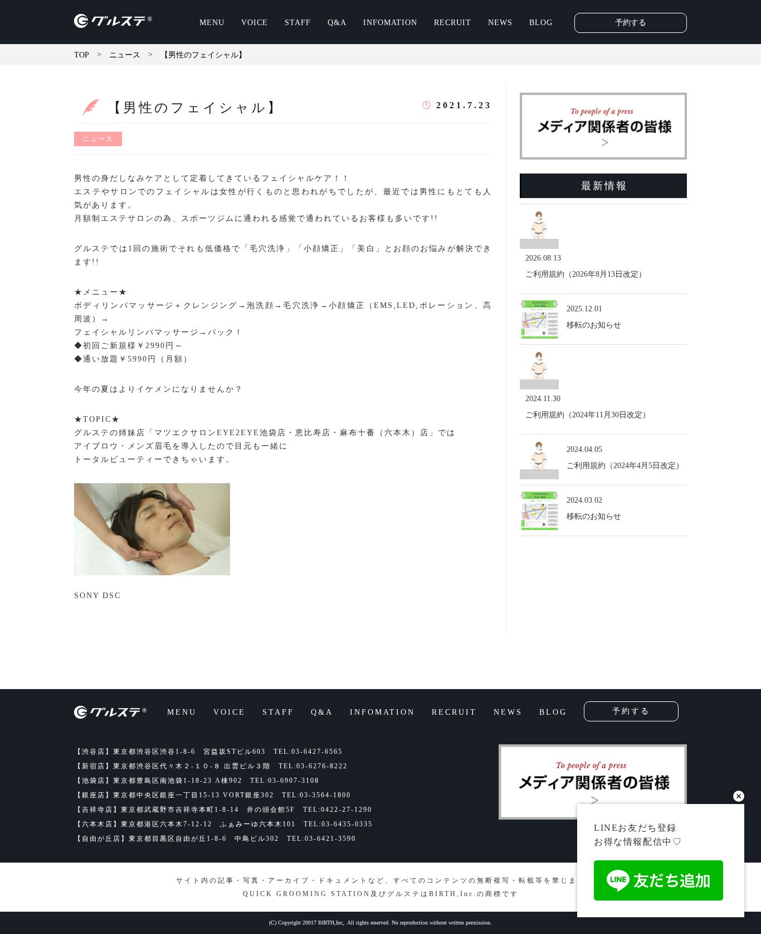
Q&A (337, 22)
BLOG (541, 22)
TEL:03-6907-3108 (284, 780)
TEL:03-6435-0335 (338, 824)
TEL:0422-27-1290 (337, 809)
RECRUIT (452, 22)
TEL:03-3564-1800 (316, 795)
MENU (212, 22)
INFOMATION (390, 22)
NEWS (500, 22)
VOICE (254, 22)
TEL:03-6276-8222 (313, 766)
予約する (630, 22)
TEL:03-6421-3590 (321, 838)
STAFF (298, 22)
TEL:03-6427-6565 (308, 751)
